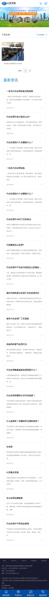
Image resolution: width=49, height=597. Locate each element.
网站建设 (4, 588)
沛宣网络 (11, 588)
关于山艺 (14, 561)
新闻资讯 (34, 561)
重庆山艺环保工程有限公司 (30, 578)
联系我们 (44, 561)
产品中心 (24, 561)
